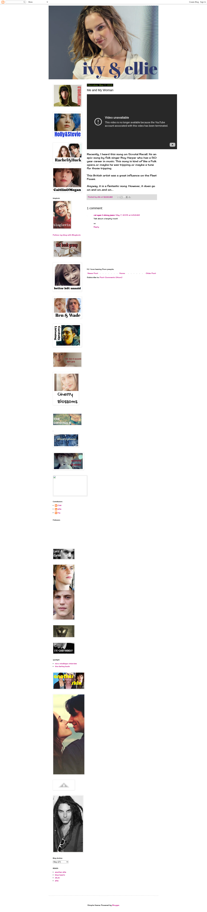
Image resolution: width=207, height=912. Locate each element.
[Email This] (118, 197)
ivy (59, 513)
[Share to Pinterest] (129, 197)
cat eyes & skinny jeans (104, 215)
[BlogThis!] (121, 197)
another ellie (60, 872)
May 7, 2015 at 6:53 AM (128, 215)
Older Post (151, 273)
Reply (96, 227)
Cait (60, 505)
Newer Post (93, 273)
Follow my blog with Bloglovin (67, 235)
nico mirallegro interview (66, 663)
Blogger (115, 905)
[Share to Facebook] (126, 197)
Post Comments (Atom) (111, 277)
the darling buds (62, 666)
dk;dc (57, 878)
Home (122, 273)
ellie (59, 509)
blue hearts (60, 875)
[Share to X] (124, 197)
